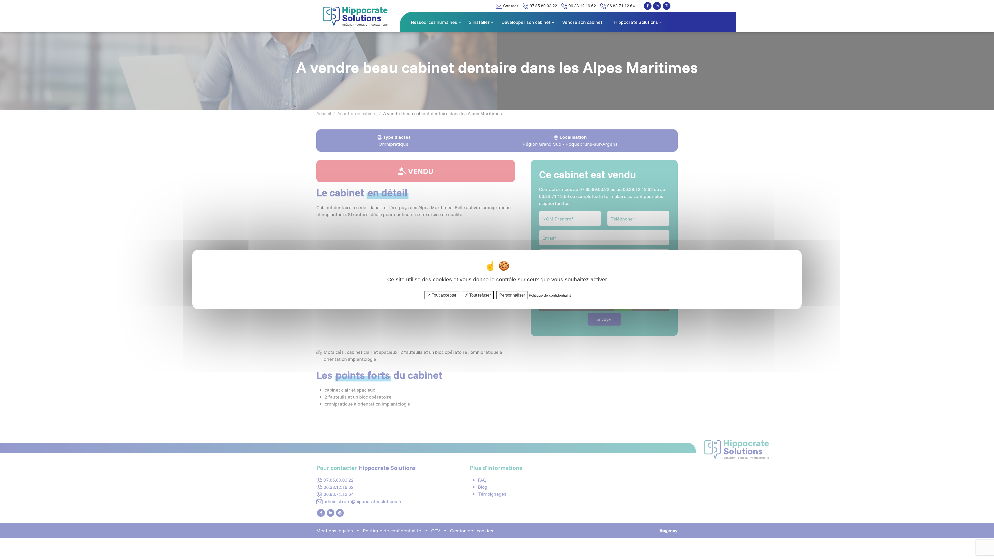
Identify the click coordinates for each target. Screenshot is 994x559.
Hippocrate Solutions (636, 22)
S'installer (479, 22)
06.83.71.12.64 (620, 5)
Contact (510, 5)
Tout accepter (443, 295)
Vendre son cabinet (582, 22)
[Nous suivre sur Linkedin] (657, 6)
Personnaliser (512, 295)
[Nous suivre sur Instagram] (666, 6)
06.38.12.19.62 (581, 5)
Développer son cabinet (526, 22)
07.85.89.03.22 (543, 5)
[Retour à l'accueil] (355, 16)
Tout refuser (479, 295)
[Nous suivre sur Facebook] (648, 6)
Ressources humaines (434, 22)
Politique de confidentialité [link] (550, 295)
